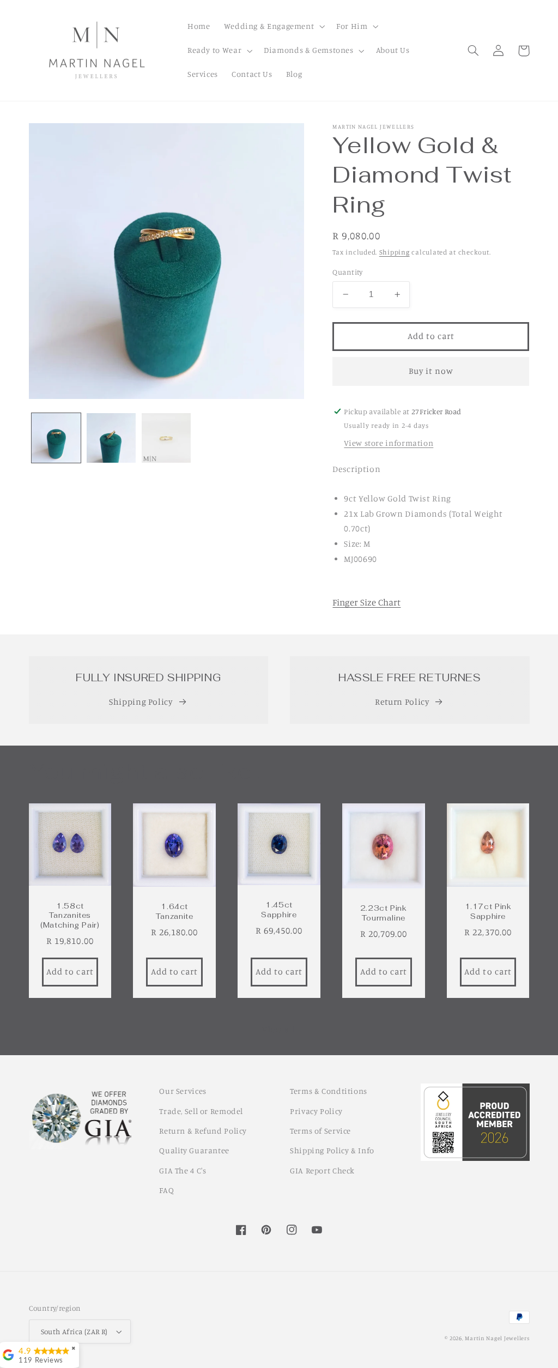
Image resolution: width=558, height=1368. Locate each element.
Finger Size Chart (366, 602)
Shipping (394, 252)
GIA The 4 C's (182, 1170)
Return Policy (402, 702)
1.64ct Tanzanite (174, 911)
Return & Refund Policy (203, 1130)
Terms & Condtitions (328, 1090)
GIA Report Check (322, 1170)
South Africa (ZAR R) (74, 1331)
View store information (388, 442)
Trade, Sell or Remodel (201, 1111)
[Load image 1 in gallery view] (56, 438)
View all (279, 1029)
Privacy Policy (316, 1111)
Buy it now (431, 371)
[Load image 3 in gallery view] (166, 438)
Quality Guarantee (194, 1150)
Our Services (183, 1090)
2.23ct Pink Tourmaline (383, 913)
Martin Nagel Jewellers (497, 1338)
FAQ (166, 1190)
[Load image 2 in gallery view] (111, 438)
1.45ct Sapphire (278, 909)
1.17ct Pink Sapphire (488, 911)
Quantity (347, 272)
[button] (273, 27)
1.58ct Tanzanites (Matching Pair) (69, 915)
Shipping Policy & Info (332, 1150)
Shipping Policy (140, 702)
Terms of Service (320, 1130)
